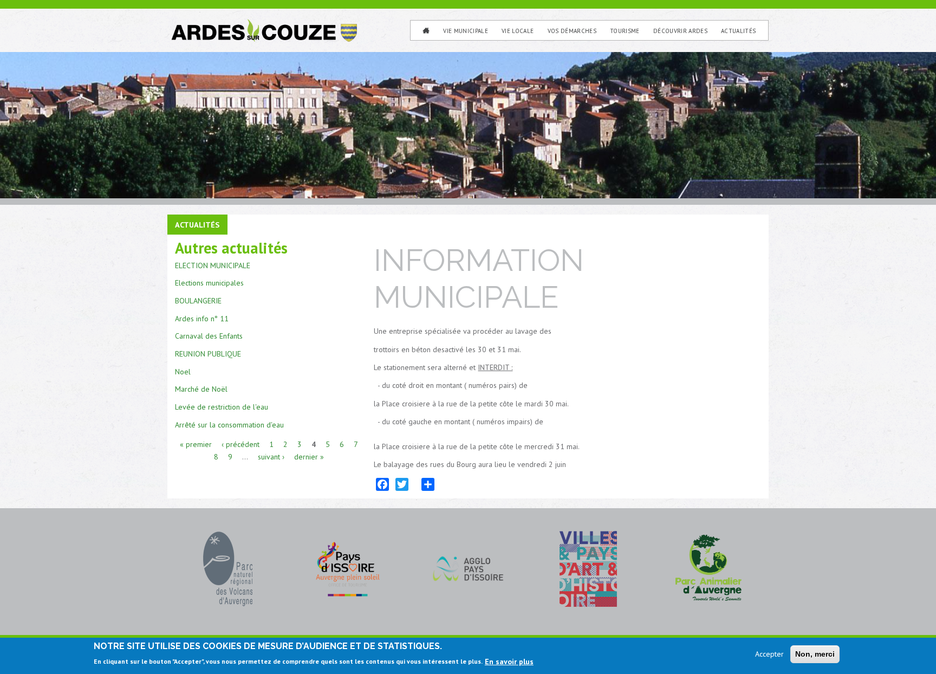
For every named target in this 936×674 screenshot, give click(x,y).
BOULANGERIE (198, 301)
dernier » (309, 457)
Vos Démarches (572, 31)
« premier (196, 444)
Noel (183, 372)
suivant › (271, 457)
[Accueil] (263, 23)
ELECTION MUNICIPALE (212, 265)
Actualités (738, 31)
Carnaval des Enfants (209, 336)
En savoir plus (509, 661)
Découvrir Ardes (680, 31)
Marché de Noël (201, 389)
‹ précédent (240, 444)
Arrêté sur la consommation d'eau (229, 425)
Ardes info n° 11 (202, 318)
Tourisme (625, 31)
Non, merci (815, 654)
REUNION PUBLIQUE (208, 354)
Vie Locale (518, 31)
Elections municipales (209, 283)
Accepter (769, 654)
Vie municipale (465, 31)
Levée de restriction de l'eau (221, 407)
